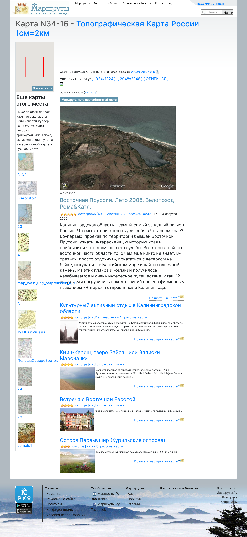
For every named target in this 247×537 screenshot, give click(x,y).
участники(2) (117, 214)
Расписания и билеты (179, 488)
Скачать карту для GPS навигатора (85, 72)
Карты (159, 3)
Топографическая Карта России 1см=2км (107, 28)
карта (146, 214)
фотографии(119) (88, 317)
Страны (133, 504)
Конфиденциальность (64, 509)
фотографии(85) (87, 364)
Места (98, 3)
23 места (90, 92)
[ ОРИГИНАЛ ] (156, 78)
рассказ (135, 214)
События (112, 3)
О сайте (51, 488)
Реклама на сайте (61, 499)
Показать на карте (163, 298)
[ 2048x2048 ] (130, 78)
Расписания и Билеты (136, 3)
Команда (54, 493)
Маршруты (82, 3)
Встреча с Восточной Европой (97, 399)
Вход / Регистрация (210, 3)
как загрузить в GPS (143, 71)
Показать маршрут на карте (156, 339)
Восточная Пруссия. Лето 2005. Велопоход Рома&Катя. (117, 203)
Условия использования (66, 515)
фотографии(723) (85, 446)
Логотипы (54, 504)
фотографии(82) (87, 405)
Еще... (171, 3)
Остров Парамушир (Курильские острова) (112, 440)
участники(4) (112, 317)
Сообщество (101, 488)
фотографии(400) (91, 214)
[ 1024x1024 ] (104, 78)
